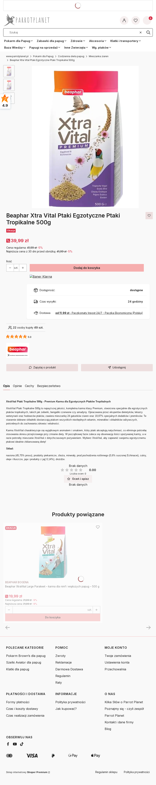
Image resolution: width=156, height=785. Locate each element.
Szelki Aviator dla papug (23, 662)
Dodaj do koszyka (87, 268)
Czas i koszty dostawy (22, 709)
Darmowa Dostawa (69, 669)
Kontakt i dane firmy (119, 722)
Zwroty (60, 656)
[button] (148, 32)
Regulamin (62, 676)
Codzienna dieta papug (71, 56)
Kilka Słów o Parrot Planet (124, 702)
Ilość (9, 261)
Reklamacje (63, 662)
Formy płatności (17, 702)
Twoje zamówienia (118, 656)
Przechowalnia (115, 669)
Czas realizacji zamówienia (25, 715)
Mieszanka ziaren (98, 56)
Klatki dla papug (17, 669)
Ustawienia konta (117, 662)
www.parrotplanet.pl (17, 56)
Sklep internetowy (26, 772)
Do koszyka (52, 617)
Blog (108, 729)
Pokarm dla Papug (43, 56)
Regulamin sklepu (106, 772)
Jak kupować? (66, 709)
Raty (58, 682)
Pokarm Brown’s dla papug (25, 656)
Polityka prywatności (70, 702)
